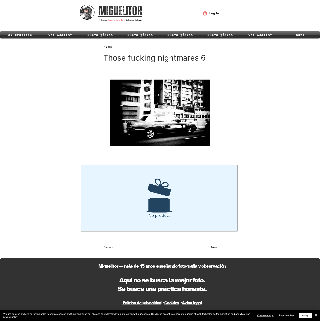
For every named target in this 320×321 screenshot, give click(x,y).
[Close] (316, 315)
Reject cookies (286, 315)
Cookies (171, 303)
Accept (305, 315)
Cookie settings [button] (265, 315)
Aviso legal (192, 303)
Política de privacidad (141, 303)
